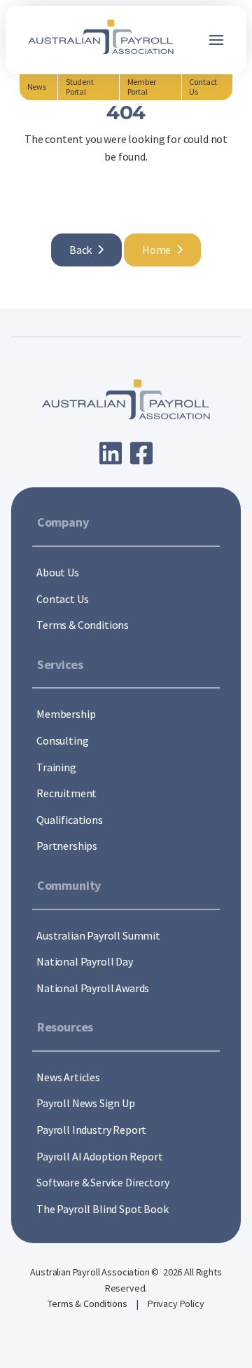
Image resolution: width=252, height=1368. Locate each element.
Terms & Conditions (88, 1303)
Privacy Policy (176, 1303)
